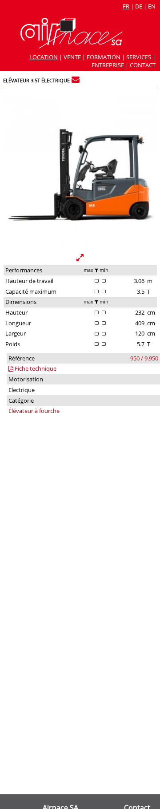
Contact (143, 65)
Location (43, 57)
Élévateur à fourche (34, 411)
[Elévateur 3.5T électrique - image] (80, 246)
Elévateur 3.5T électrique (36, 80)
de (138, 6)
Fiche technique (34, 368)
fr (126, 6)
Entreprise (108, 65)
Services (138, 57)
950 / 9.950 (144, 358)
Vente (72, 57)
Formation (103, 57)
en (152, 6)
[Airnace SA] (71, 46)
